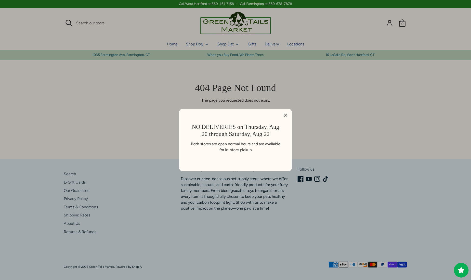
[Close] (285, 115)
